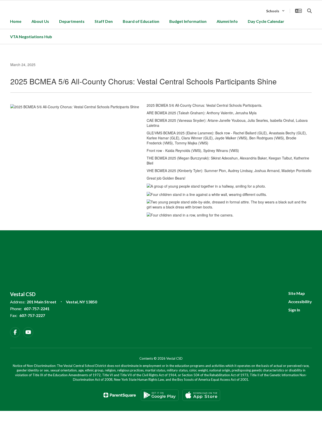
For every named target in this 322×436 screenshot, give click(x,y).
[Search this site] (309, 10)
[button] (275, 11)
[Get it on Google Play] (160, 395)
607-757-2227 (32, 315)
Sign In (294, 309)
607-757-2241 (37, 308)
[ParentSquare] (119, 395)
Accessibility (300, 301)
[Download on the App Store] (201, 395)
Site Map (296, 293)
